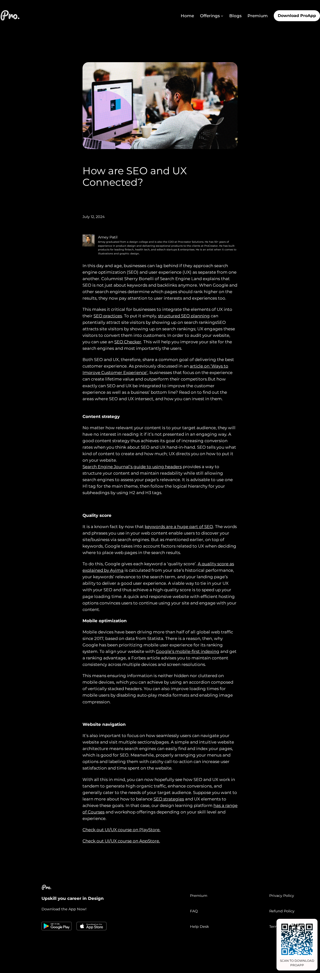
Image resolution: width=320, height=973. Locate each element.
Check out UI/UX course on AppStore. (121, 840)
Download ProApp (297, 15)
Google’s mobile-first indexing (187, 651)
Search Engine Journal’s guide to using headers (132, 466)
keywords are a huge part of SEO (179, 526)
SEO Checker (127, 341)
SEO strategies (169, 798)
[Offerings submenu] (222, 15)
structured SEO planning (184, 315)
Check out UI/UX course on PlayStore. (121, 829)
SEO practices (108, 315)
